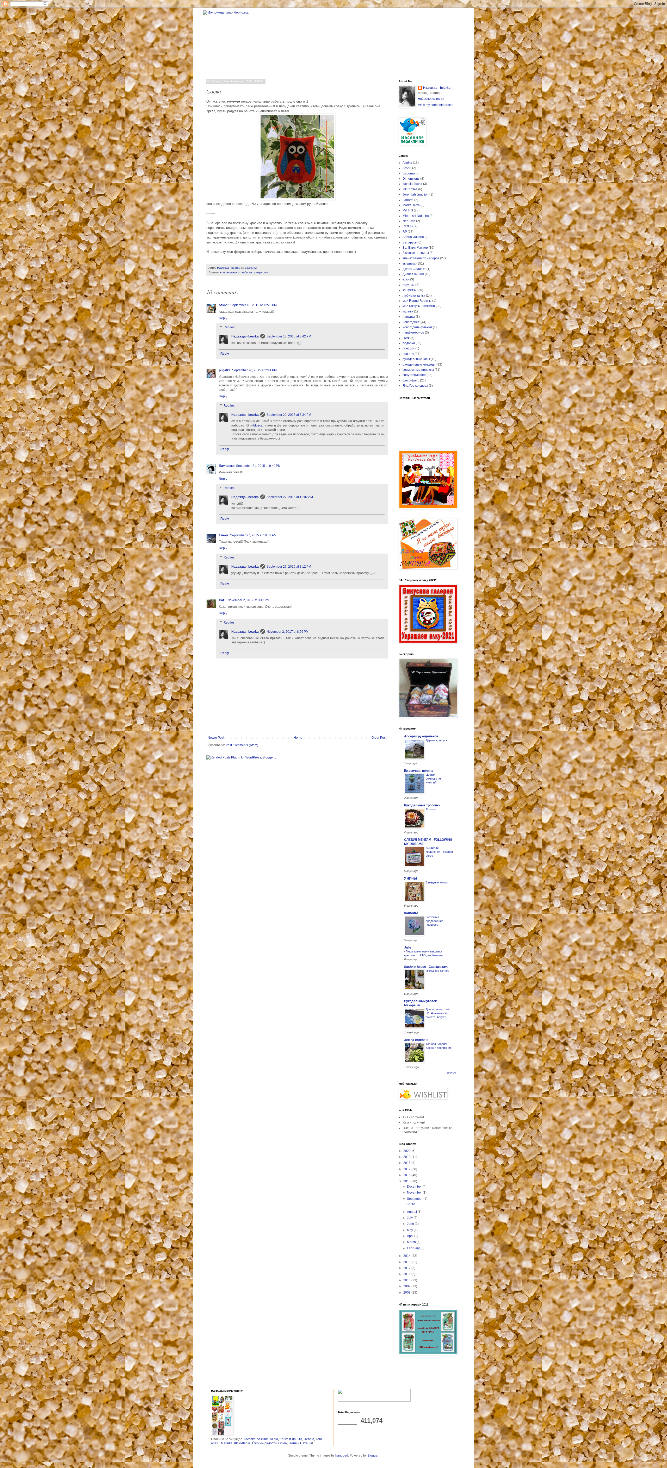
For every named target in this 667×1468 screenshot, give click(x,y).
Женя (292, 1443)
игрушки (409, 285)
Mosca (258, 425)
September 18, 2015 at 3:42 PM (289, 336)
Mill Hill (408, 210)
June (411, 1224)
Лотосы (431, 809)
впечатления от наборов (236, 272)
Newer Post (216, 737)
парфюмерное (413, 332)
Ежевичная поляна (418, 771)
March (412, 1242)
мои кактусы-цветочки (419, 306)
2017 (407, 1169)
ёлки (406, 279)
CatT (222, 600)
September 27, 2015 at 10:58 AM (253, 535)
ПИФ (406, 338)
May (410, 1230)
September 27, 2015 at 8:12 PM (289, 566)
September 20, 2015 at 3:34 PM (289, 415)
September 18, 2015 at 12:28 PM (253, 305)
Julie (407, 947)
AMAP (407, 168)
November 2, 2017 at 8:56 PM (287, 631)
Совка (410, 1204)
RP (405, 232)
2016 (407, 1175)
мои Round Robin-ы (417, 301)
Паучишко (226, 466)
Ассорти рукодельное (421, 736)
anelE (215, 1443)
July (410, 1218)
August (412, 1212)
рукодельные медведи (419, 364)
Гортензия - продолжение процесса (434, 920)
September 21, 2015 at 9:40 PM (258, 466)
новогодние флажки (417, 327)
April (410, 1236)
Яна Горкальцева (415, 385)
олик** (224, 305)
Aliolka (407, 163)
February (414, 1248)
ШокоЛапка (242, 1443)
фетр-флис (261, 272)
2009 (407, 1286)
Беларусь (410, 242)
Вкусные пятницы (416, 253)
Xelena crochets (416, 1040)
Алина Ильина (413, 237)
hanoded (341, 1455)
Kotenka (250, 1439)
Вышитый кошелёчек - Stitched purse (439, 851)
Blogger (372, 1455)
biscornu (409, 173)
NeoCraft (409, 221)
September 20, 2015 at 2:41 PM (254, 370)
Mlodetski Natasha (416, 216)
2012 (407, 1268)
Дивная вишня (413, 274)
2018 (407, 1163)
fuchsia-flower (412, 184)
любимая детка (414, 295)
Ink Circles (410, 189)
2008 (407, 1292)
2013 (407, 1262)
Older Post (379, 737)
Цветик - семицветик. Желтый (434, 778)
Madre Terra (411, 205)
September (415, 1199)
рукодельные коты (416, 359)
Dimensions (411, 178)
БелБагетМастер (415, 247)
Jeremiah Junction (416, 194)
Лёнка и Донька (291, 1439)
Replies (229, 327)
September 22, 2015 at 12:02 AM (290, 497)
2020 (407, 1151)
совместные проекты (418, 370)
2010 (407, 1280)
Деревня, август (436, 740)
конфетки (410, 290)
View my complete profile (435, 105)
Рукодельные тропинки (422, 805)
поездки (409, 348)
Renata (309, 1439)
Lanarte (408, 200)
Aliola (274, 1439)
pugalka (225, 370)
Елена (223, 535)
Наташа (306, 1443)
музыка (408, 311)
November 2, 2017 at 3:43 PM (248, 600)
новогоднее (411, 322)
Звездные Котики (437, 882)
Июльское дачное (437, 970)
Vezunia (263, 1439)
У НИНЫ (410, 878)
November (415, 1192)
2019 (407, 1157)
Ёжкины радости (264, 1443)
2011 (407, 1274)
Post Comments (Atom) (242, 745)
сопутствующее (414, 375)
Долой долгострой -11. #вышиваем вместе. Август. (437, 1013)
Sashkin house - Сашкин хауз (426, 967)
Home (298, 737)
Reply (223, 318)
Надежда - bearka (245, 336)
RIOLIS (408, 226)
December (415, 1186)
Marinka (226, 1443)
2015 (407, 1181)
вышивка (409, 263)
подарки (409, 343)
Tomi (319, 1439)
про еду (408, 354)
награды (409, 316)
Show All (451, 1072)
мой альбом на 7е (431, 99)
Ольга (282, 1443)
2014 (407, 1256)
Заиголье (411, 913)
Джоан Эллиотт (414, 269)
